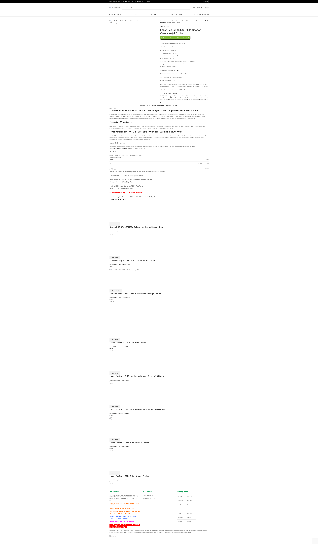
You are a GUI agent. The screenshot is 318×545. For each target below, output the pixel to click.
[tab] (144, 105)
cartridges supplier (202, 96)
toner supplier (185, 99)
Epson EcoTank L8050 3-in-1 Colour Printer (129, 476)
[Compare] (111, 220)
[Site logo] (115, 7)
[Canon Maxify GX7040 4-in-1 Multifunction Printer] (117, 243)
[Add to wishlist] (120, 220)
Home (162, 20)
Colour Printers (176, 20)
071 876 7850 (147, 1)
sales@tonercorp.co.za (118, 1)
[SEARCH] (188, 8)
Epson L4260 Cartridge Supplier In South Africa (160, 132)
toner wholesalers (194, 99)
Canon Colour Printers (124, 231)
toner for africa (177, 99)
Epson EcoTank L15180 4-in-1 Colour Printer (129, 343)
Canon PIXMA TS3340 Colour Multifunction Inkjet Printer (135, 293)
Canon (111, 233)
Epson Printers (191, 110)
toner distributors (168, 99)
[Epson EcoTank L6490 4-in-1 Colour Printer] (159, 425)
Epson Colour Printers (188, 20)
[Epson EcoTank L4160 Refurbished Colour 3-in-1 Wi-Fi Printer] (117, 392)
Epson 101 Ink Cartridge (117, 143)
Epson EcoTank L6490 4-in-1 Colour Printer (129, 442)
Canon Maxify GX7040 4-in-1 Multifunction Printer (132, 260)
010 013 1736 (132, 1)
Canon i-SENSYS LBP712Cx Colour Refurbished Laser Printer (136, 227)
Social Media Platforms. (120, 148)
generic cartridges (165, 97)
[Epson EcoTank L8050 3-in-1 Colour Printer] (117, 459)
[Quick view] (116, 220)
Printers (168, 20)
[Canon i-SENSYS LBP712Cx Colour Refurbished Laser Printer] (118, 210)
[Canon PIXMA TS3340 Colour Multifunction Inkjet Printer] (159, 276)
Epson (111, 348)
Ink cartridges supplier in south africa (179, 97)
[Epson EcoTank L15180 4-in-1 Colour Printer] (117, 310)
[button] (115, 290)
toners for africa (203, 99)
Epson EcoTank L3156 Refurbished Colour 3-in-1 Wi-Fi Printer (137, 376)
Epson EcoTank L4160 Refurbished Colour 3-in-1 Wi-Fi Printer (137, 409)
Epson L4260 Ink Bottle (120, 122)
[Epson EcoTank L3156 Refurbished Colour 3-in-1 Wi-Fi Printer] (118, 359)
